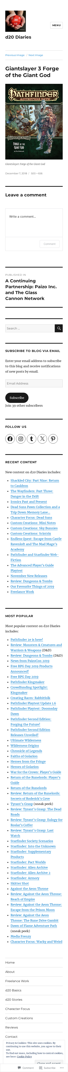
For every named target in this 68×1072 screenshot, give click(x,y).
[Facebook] (10, 439)
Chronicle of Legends (26, 751)
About (10, 972)
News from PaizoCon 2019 (30, 661)
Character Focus (17, 1009)
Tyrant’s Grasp (22, 804)
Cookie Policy (24, 1056)
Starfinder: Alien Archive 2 (30, 873)
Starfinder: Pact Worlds (28, 862)
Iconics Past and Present (29, 502)
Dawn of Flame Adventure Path (34, 926)
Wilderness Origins (25, 745)
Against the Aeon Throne (29, 889)
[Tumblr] (31, 439)
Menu (56, 25)
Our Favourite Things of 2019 (32, 586)
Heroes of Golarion (25, 767)
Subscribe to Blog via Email (32, 351)
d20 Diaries (18, 37)
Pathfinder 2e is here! (27, 639)
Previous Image (15, 55)
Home (10, 962)
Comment (50, 243)
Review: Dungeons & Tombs (32, 581)
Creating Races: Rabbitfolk (30, 698)
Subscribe (17, 398)
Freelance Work (22, 592)
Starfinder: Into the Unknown (33, 846)
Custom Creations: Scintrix (31, 533)
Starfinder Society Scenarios (32, 841)
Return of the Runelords (29, 788)
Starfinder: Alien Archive (29, 867)
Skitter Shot (20, 883)
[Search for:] (30, 328)
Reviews (11, 1027)
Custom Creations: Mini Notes (33, 523)
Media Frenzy (21, 936)
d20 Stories (13, 999)
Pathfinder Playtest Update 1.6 (33, 703)
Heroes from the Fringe (28, 761)
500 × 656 (36, 173)
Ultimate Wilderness (26, 740)
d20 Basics (13, 990)
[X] (42, 439)
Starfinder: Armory (25, 878)
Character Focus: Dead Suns (31, 517)
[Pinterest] (53, 439)
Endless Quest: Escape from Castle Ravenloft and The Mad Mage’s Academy (36, 544)
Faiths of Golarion (24, 756)
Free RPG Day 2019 (25, 677)
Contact (11, 1037)
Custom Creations (19, 1018)
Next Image (36, 55)
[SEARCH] (59, 328)
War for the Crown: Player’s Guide (36, 772)
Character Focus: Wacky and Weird (36, 942)
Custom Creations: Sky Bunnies (34, 528)
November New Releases (29, 576)
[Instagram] (21, 439)
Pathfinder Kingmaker (27, 682)
